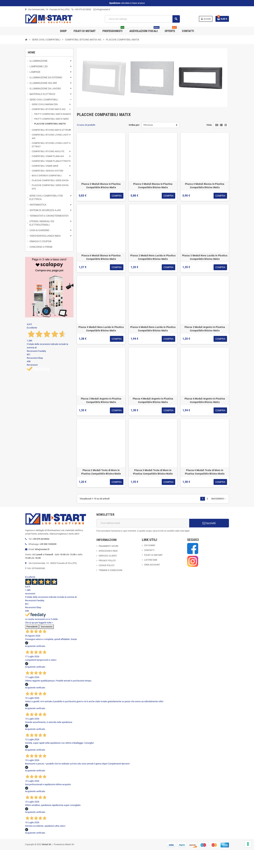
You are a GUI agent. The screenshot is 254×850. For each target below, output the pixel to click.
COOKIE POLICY (107, 565)
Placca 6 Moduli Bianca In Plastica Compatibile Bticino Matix (101, 257)
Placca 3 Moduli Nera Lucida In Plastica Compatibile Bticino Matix (204, 257)
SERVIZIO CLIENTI (108, 555)
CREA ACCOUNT (152, 564)
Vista (209, 125)
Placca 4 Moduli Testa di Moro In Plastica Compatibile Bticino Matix (205, 472)
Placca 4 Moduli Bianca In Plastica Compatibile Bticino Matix (204, 186)
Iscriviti (210, 523)
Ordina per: (134, 125)
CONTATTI (149, 550)
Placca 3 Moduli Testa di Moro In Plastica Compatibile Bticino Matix (153, 472)
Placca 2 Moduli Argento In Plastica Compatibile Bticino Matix (205, 329)
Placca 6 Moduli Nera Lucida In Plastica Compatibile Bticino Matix (153, 329)
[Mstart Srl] (55, 18)
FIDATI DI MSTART (153, 555)
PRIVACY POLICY (107, 560)
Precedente (32, 626)
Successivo (218, 499)
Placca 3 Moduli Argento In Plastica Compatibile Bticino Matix (101, 400)
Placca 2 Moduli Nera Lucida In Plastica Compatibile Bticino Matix (153, 257)
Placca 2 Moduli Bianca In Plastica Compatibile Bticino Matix (101, 186)
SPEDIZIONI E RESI (108, 551)
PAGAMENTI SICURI (108, 546)
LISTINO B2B (150, 560)
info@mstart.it (103, 9)
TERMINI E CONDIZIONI (110, 570)
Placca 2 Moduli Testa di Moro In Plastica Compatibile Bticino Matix (101, 472)
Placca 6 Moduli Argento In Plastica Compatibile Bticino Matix (205, 400)
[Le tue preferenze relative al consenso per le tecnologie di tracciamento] (248, 844)
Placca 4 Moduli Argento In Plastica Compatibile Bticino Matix (153, 400)
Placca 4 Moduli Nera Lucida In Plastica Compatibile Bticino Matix (101, 329)
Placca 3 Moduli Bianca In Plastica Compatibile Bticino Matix (153, 186)
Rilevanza (148, 125)
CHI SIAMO (149, 545)
